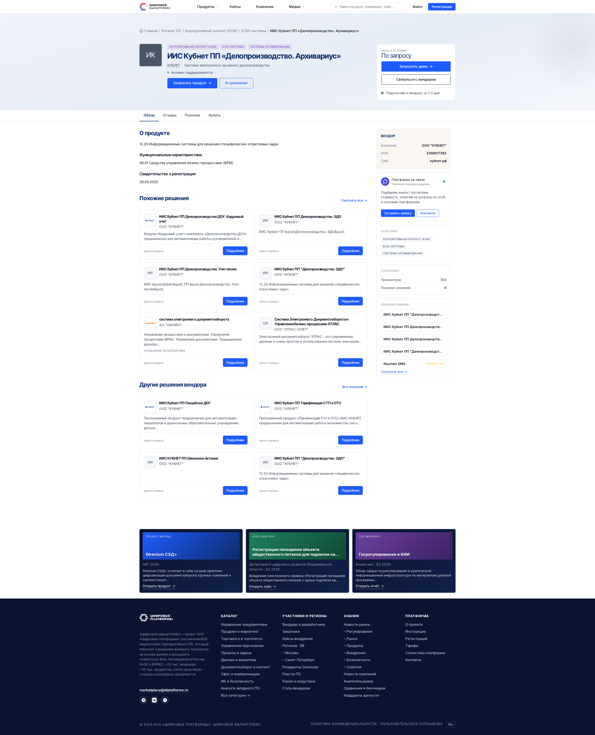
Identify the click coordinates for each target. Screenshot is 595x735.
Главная (151, 31)
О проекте (414, 624)
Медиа (294, 6)
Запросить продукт (192, 83)
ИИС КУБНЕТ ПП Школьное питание (188, 458)
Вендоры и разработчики (303, 624)
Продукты (205, 6)
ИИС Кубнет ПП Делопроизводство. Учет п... (413, 339)
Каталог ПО (171, 31)
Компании (265, 6)
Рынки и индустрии (298, 681)
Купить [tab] (215, 115)
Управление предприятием (244, 624)
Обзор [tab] (149, 115)
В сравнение (236, 83)
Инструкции (415, 631)
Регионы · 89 (293, 645)
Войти (417, 7)
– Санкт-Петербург (298, 660)
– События (352, 667)
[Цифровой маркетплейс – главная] (154, 6)
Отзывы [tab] (169, 115)
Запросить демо (416, 66)
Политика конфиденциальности (344, 724)
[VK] (154, 700)
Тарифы (411, 645)
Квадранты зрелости (361, 695)
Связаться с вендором (416, 79)
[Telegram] (143, 700)
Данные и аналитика (238, 660)
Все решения (354, 387)
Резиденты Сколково (300, 667)
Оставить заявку (397, 213)
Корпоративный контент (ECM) (211, 31)
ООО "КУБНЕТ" (434, 145)
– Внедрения (354, 653)
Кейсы (235, 6)
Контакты (428, 213)
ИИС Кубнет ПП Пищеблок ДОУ (185, 403)
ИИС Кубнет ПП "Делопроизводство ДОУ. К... (413, 314)
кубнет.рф (438, 161)
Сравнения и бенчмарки (364, 688)
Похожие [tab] (192, 115)
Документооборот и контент (245, 667)
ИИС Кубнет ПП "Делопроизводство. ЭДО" (309, 269)
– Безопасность (357, 660)
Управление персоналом (242, 645)
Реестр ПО (291, 674)
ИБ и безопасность (237, 681)
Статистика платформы (425, 653)
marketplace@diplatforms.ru (163, 690)
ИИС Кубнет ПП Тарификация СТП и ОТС (307, 403)
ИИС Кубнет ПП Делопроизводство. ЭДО (307, 216)
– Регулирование (358, 631)
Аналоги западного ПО (240, 688)
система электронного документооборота (194, 319)
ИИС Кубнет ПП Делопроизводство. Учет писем (198, 269)
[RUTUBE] (165, 700)
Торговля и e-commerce (241, 638)
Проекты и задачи (236, 653)
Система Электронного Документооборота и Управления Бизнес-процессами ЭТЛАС (311, 321)
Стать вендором (296, 688)
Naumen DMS (394, 364)
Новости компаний (360, 674)
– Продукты (353, 645)
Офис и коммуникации (240, 674)
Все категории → (235, 695)
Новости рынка (357, 624)
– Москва (290, 653)
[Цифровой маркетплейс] (174, 617)
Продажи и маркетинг (240, 631)
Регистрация (442, 7)
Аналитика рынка (358, 681)
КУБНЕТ (173, 65)
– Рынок (350, 638)
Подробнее (235, 251)
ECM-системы (253, 31)
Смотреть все (354, 200)
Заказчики (291, 631)
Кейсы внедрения (297, 638)
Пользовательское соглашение (411, 724)
